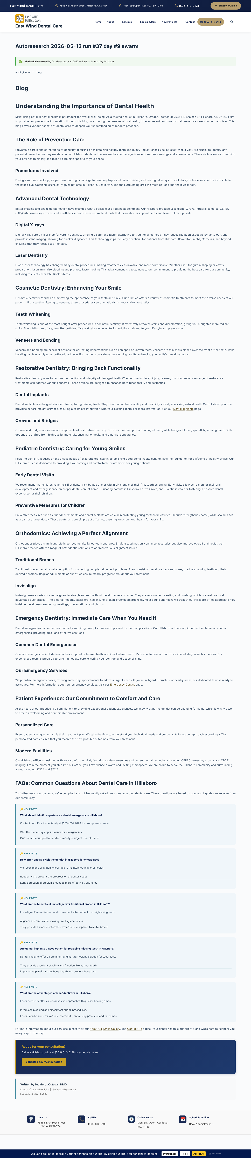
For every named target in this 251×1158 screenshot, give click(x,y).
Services (127, 21)
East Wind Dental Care (27, 6)
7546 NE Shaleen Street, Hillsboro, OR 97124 (84, 5)
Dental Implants (183, 408)
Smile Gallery (111, 1028)
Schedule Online (228, 5)
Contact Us (134, 1028)
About (110, 21)
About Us (96, 1028)
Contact (190, 21)
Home (97, 21)
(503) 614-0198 (189, 6)
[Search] (231, 22)
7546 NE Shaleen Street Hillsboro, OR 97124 (51, 1124)
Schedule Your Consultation (44, 1061)
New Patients (169, 21)
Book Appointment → (201, 1123)
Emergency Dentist (122, 684)
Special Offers (148, 21)
